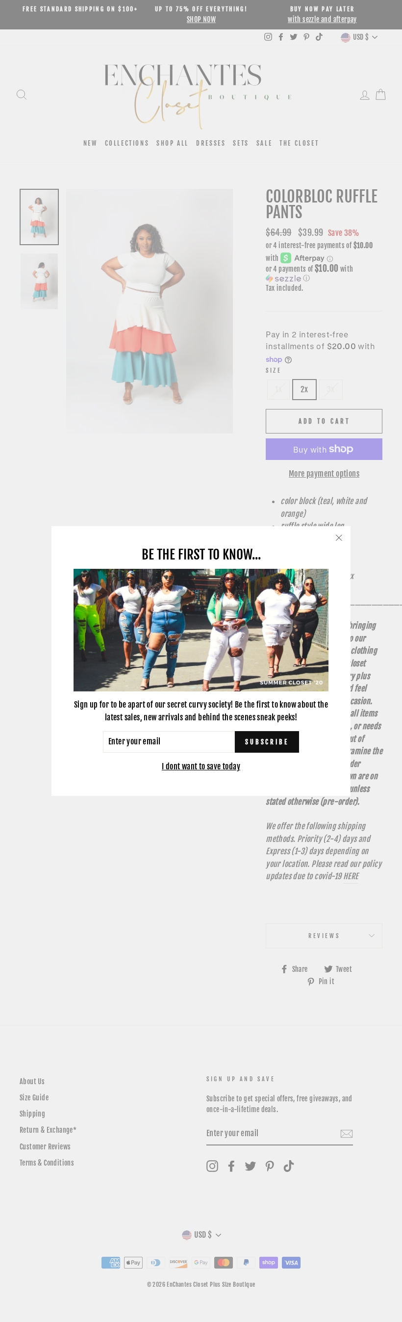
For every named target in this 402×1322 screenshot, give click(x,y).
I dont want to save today (201, 766)
